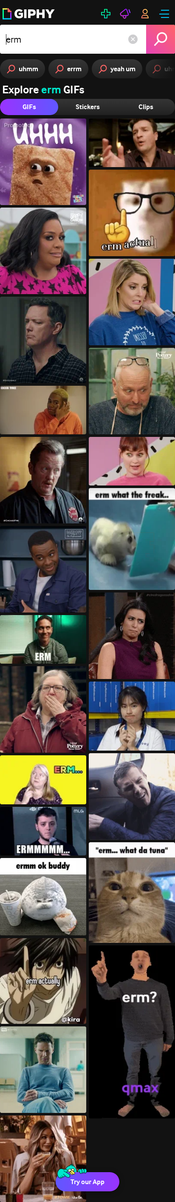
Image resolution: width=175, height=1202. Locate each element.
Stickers (88, 107)
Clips (145, 107)
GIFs (29, 107)
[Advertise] (125, 13)
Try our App (87, 1182)
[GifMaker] (106, 13)
